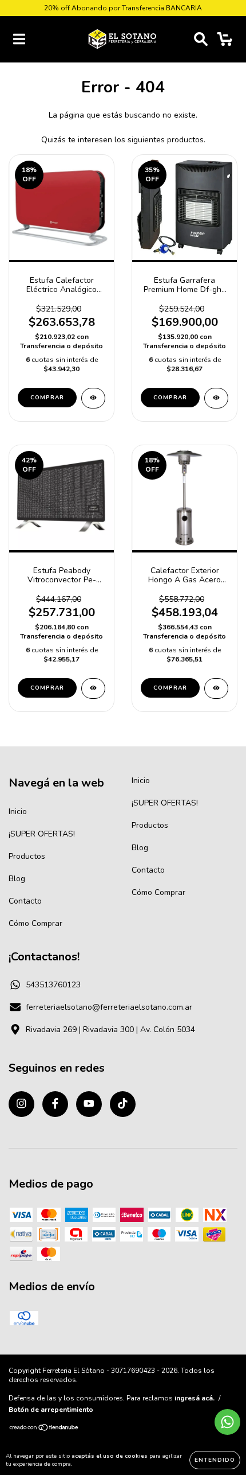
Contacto (25, 901)
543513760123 (53, 984)
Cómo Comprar (35, 923)
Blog (17, 878)
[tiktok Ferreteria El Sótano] (123, 1104)
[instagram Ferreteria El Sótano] (21, 1104)
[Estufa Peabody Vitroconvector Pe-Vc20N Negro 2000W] (93, 688)
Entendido (215, 1460)
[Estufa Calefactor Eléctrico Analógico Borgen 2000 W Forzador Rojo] (93, 398)
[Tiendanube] (44, 1429)
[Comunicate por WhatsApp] (227, 1422)
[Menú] (19, 39)
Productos (27, 856)
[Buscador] (200, 39)
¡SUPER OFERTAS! (42, 833)
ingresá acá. (194, 1398)
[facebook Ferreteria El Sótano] (55, 1104)
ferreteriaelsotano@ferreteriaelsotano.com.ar (109, 1007)
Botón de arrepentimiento (51, 1409)
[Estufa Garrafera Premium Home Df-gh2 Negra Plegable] (216, 398)
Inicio (18, 811)
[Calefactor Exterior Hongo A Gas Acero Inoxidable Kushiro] (216, 688)
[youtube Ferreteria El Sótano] (89, 1104)
